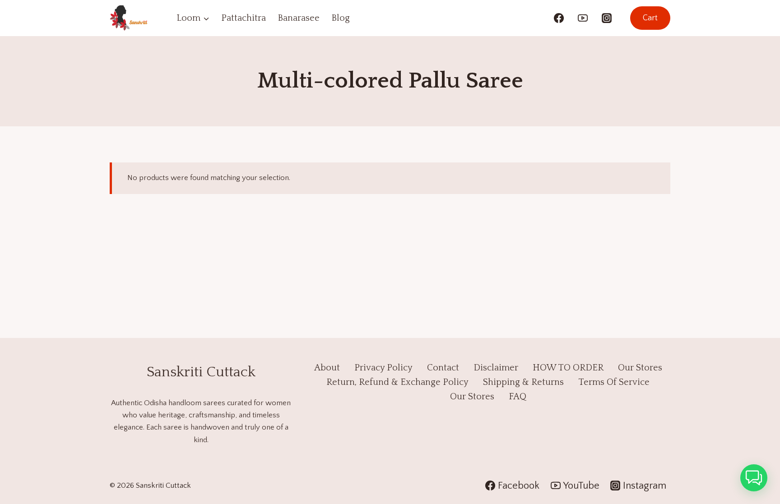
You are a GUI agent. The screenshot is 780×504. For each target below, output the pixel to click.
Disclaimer (496, 368)
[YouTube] (583, 18)
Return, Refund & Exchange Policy (397, 382)
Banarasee (299, 18)
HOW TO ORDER (568, 368)
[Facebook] (559, 18)
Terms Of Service (614, 382)
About (327, 368)
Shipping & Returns (523, 382)
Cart (650, 18)
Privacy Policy (383, 368)
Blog (340, 18)
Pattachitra (243, 18)
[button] (753, 477)
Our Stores (640, 368)
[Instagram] (607, 18)
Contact (443, 368)
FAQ (517, 397)
